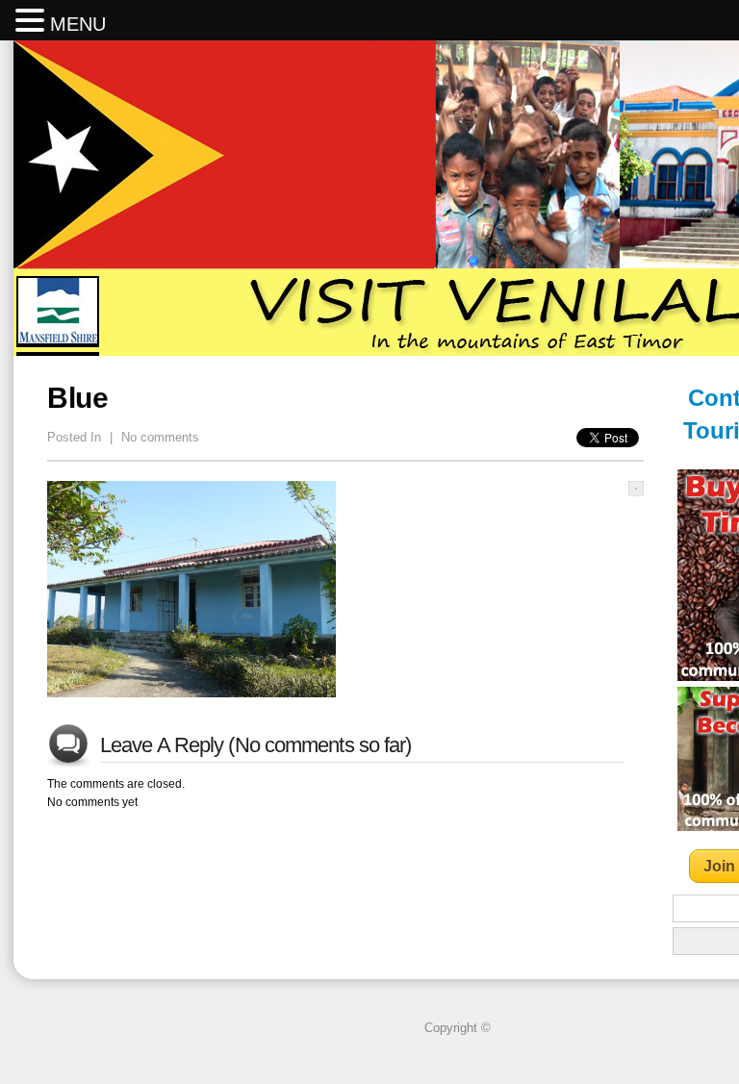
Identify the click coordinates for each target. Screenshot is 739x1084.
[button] (32, 21)
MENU (78, 24)
